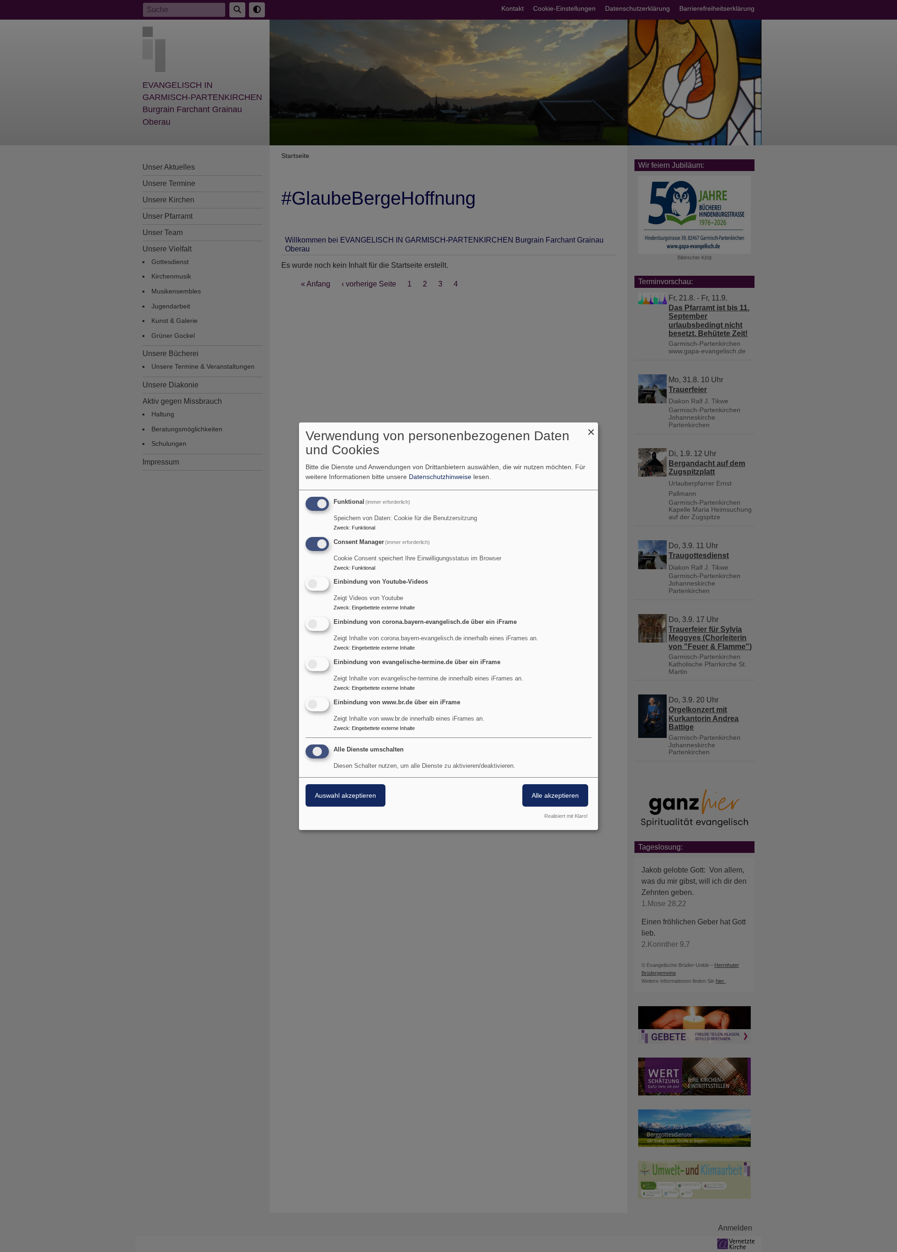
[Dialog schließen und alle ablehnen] (591, 428)
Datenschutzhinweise (440, 476)
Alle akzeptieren (555, 795)
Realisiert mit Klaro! (566, 816)
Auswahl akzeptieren (345, 795)
